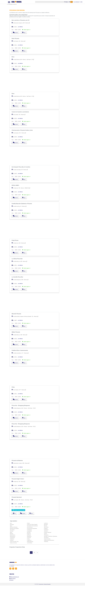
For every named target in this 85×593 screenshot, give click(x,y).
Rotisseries (46, 534)
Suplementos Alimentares (49, 540)
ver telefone (20, 26)
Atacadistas (12, 529)
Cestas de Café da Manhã (32, 524)
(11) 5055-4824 (16, 246)
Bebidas (11, 533)
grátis (81, 1)
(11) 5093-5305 (16, 412)
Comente (15, 32)
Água (11, 525)
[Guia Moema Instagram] (16, 568)
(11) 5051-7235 (16, 356)
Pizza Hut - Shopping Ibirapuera (21, 405)
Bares (11, 532)
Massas (45, 525)
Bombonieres (12, 536)
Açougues (12, 524)
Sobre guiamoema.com (15, 576)
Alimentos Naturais (13, 527)
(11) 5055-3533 (16, 338)
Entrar (66, 1)
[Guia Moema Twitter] (13, 568)
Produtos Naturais (47, 532)
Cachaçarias (12, 537)
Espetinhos (29, 536)
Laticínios (46, 523)
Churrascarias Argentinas (32, 528)
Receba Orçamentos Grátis (19, 510)
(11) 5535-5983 (16, 136)
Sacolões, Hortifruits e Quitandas (50, 536)
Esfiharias (29, 534)
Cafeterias (12, 538)
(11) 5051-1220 (16, 467)
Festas (28, 538)
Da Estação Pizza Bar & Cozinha (21, 167)
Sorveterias (46, 537)
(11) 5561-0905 (16, 45)
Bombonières (12, 534)
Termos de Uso (41, 584)
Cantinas (11, 540)
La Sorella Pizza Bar (17, 277)
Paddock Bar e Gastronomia (20, 350)
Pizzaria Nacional (17, 497)
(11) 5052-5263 (16, 63)
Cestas (28, 523)
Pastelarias (46, 529)
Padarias (46, 528)
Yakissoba (46, 541)
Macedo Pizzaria (16, 313)
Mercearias (46, 527)
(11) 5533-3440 (16, 191)
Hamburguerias (30, 541)
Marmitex (46, 524)
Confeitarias (29, 529)
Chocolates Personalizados (32, 525)
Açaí (11, 523)
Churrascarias (30, 527)
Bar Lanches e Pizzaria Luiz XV (21, 20)
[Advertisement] (34, 4)
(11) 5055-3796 (16, 283)
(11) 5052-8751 (16, 210)
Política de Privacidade (47, 584)
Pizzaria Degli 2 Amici (18, 478)
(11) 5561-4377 (16, 393)
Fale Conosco (13, 578)
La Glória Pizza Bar (17, 258)
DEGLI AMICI (15, 185)
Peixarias (46, 531)
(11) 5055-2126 (16, 118)
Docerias (28, 532)
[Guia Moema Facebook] (10, 568)
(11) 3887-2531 (16, 320)
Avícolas (11, 531)
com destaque (76, 1)
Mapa (24, 32)
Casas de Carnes (13, 542)
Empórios (29, 533)
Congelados (29, 531)
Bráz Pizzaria (15, 38)
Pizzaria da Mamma (17, 460)
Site (15, 513)
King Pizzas (15, 240)
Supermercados (47, 538)
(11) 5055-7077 (16, 173)
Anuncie (11, 580)
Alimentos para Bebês (14, 528)
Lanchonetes (29, 542)
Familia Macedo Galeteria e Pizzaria (22, 203)
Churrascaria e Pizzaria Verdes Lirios (22, 130)
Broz (13, 56)
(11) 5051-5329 (16, 265)
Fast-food (29, 537)
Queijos (45, 533)
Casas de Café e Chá (14, 541)
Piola (13, 387)
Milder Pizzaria (16, 332)
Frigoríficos (29, 540)
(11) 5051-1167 (16, 26)
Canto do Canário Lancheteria (20, 112)
